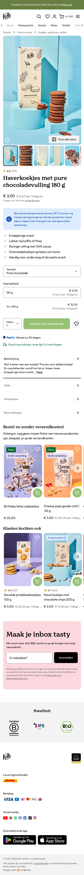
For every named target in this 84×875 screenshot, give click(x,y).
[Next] (82, 25)
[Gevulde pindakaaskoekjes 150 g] (23, 571)
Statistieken (11, 399)
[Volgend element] (77, 155)
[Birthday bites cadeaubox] (23, 482)
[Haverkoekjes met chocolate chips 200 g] (63, 571)
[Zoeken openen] (39, 16)
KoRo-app (67, 4)
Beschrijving (11, 358)
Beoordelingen (13, 412)
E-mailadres (19, 658)
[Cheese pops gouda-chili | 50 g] (63, 482)
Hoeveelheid (11, 322)
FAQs (7, 385)
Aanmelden (66, 657)
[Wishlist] (47, 16)
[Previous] (1, 25)
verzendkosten (32, 200)
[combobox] (40, 273)
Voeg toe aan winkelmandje (47, 324)
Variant (11, 269)
